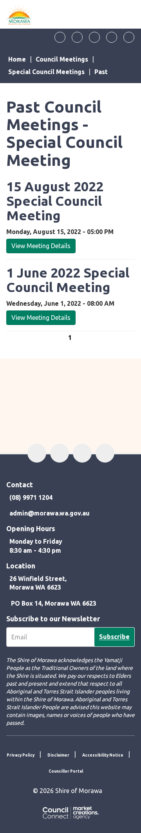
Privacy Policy (20, 755)
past (101, 71)
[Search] (128, 37)
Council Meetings (62, 59)
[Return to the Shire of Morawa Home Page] (19, 14)
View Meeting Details (40, 245)
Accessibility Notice (102, 755)
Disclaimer (58, 755)
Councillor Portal (66, 771)
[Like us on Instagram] (94, 37)
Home (17, 59)
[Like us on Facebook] (59, 37)
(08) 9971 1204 (30, 497)
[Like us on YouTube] (111, 37)
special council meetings (46, 71)
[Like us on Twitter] (77, 37)
